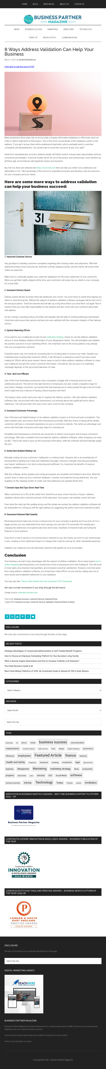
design (61, 749)
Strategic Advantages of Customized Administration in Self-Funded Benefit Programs (43, 651)
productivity (87, 769)
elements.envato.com (27, 592)
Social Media (61, 775)
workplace (91, 782)
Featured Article (60, 602)
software (76, 775)
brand (33, 743)
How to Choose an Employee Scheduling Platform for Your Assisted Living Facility (42, 656)
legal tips (10, 769)
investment (67, 762)
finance (70, 755)
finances (83, 756)
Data (53, 749)
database (50, 602)
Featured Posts (51, 599)
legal (77, 762)
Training (69, 783)
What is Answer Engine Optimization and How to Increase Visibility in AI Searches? (42, 661)
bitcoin (24, 743)
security (41, 775)
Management (23, 769)
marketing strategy (55, 337)
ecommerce (88, 749)
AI (17, 743)
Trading (59, 783)
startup (28, 782)
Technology (44, 782)
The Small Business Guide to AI (19, 666)
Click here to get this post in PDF (19, 67)
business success (22, 602)
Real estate (22, 776)
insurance (44, 762)
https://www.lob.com (46, 168)
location (71, 602)
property (10, 775)
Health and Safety (15, 762)
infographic (32, 762)
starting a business (13, 783)
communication (77, 743)
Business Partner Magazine (53, 19)
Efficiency (10, 756)
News (76, 769)
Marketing (40, 768)
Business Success (21, 599)
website (78, 783)
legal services (88, 762)
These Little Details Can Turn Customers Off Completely (46, 581)
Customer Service (37, 599)
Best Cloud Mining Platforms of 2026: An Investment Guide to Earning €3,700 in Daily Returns (47, 671)
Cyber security (43, 749)
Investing (55, 762)
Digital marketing (73, 749)
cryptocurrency (12, 748)
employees (24, 755)
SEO (50, 775)
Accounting (9, 743)
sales (31, 776)
